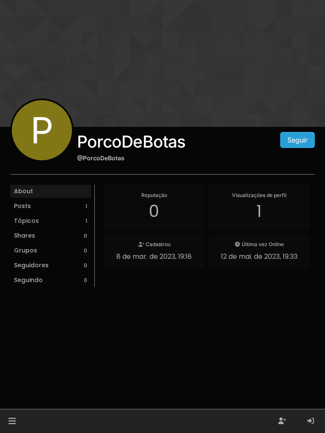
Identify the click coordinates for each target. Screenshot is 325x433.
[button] (12, 421)
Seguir (297, 140)
